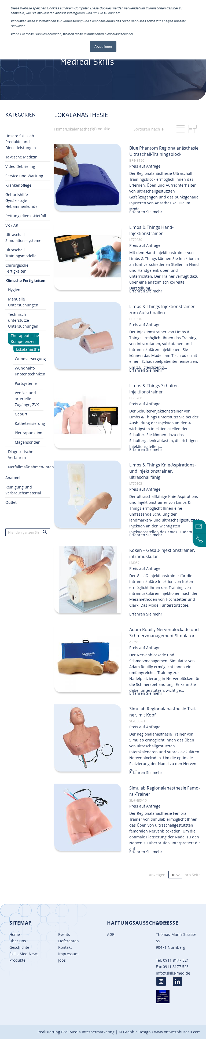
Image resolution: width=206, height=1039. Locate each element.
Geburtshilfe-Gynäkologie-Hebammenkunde (21, 200)
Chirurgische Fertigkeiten (16, 268)
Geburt (21, 414)
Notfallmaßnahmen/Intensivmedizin (40, 466)
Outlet (11, 502)
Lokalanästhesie (28, 349)
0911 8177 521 (176, 960)
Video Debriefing (20, 166)
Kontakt (65, 947)
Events (64, 934)
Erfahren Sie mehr (145, 211)
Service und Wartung (24, 175)
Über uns (17, 940)
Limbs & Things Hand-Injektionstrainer (151, 230)
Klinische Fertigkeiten (25, 280)
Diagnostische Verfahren (20, 454)
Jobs (62, 960)
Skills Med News (24, 953)
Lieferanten (68, 940)
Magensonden (28, 442)
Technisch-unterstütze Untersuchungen (23, 320)
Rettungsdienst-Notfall (25, 215)
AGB (111, 934)
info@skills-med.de (173, 973)
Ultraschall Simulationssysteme (23, 237)
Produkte (17, 960)
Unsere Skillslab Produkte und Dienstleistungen (20, 141)
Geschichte (19, 947)
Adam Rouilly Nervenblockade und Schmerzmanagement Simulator (164, 633)
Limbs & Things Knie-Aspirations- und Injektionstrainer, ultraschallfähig (162, 471)
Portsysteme (26, 383)
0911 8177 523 (176, 966)
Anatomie (14, 477)
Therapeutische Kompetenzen (25, 338)
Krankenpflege (18, 185)
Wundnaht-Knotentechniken (30, 370)
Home (14, 934)
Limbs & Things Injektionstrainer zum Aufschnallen (162, 309)
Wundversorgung (30, 358)
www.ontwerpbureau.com (177, 1031)
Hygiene (15, 289)
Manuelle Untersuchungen (23, 301)
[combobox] (27, 532)
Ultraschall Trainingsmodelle (20, 252)
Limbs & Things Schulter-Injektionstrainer (154, 389)
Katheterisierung (30, 423)
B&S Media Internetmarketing (88, 1031)
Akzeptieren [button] (103, 46)
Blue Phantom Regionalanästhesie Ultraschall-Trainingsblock (163, 151)
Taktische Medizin (21, 157)
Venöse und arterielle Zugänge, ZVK (27, 398)
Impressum (68, 953)
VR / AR (11, 225)
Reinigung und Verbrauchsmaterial (23, 489)
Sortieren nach (147, 129)
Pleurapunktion (28, 432)
